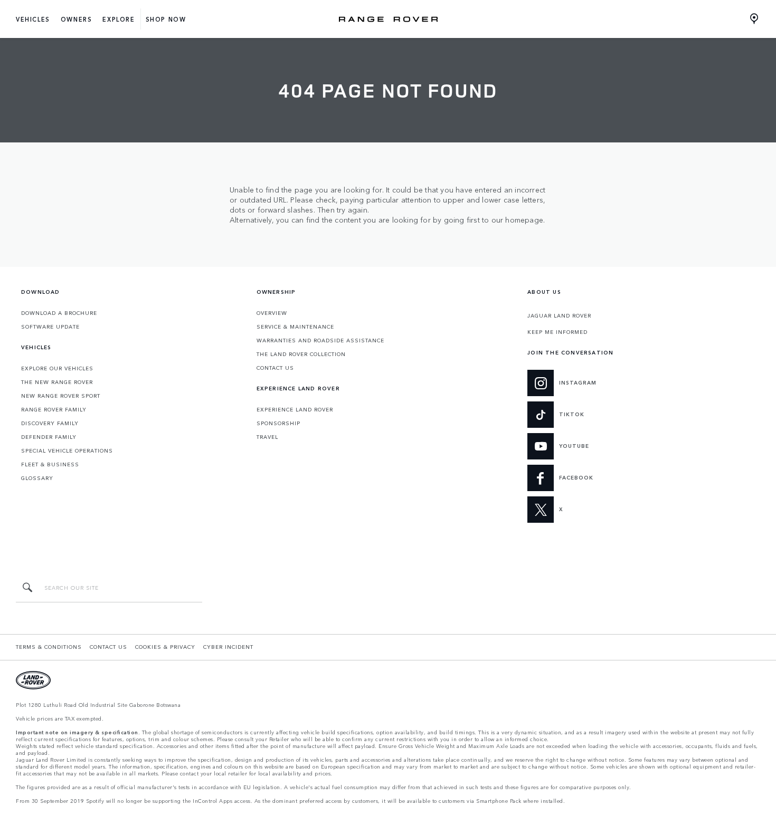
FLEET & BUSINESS (50, 464)
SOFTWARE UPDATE (50, 326)
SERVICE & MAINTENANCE (295, 326)
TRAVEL (267, 436)
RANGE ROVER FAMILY (54, 409)
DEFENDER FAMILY (49, 436)
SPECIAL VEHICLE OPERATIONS (67, 450)
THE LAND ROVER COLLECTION (301, 354)
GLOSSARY (37, 478)
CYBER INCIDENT (228, 646)
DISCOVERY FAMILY (50, 423)
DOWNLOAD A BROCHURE (59, 313)
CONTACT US (275, 367)
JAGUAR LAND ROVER (559, 315)
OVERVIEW (272, 313)
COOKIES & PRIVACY (165, 646)
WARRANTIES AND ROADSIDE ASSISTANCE (320, 340)
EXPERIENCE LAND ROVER (295, 409)
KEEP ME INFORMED (557, 331)
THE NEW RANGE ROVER (57, 382)
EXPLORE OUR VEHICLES (57, 368)
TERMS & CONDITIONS (49, 646)
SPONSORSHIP (278, 423)
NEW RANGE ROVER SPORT (60, 395)
